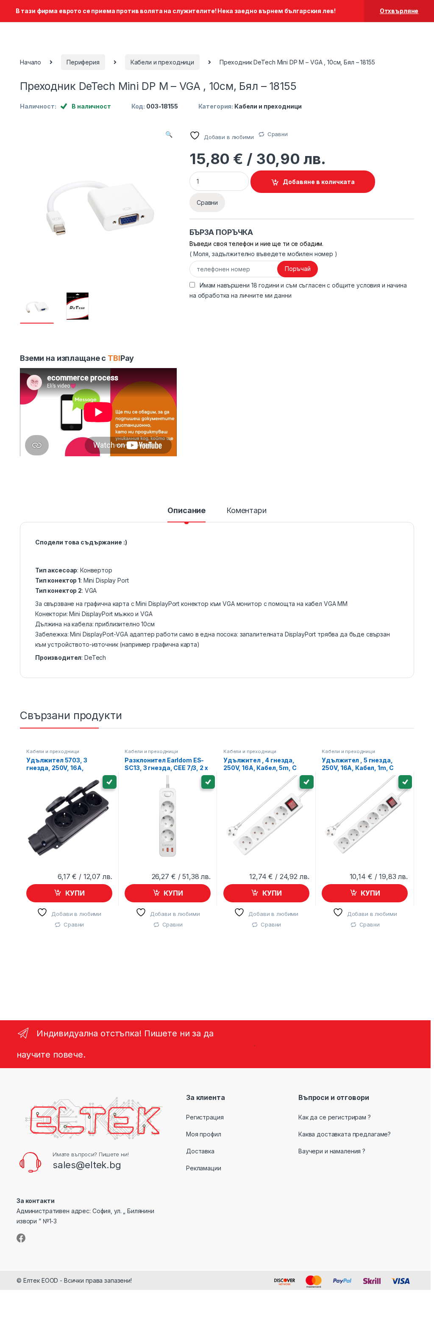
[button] (168, 134)
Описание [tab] (186, 511)
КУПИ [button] (74, 893)
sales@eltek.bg (87, 1164)
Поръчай (298, 268)
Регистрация (204, 1117)
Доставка (200, 1151)
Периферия (83, 62)
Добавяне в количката (319, 181)
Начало (30, 62)
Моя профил (203, 1134)
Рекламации (203, 1168)
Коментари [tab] (246, 511)
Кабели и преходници (162, 62)
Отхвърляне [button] (399, 10)
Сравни (277, 134)
